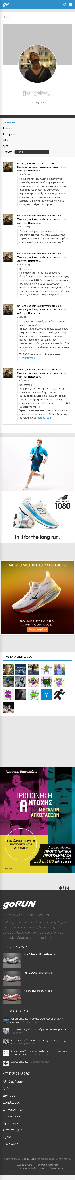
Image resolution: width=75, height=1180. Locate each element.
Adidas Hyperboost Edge (38, 990)
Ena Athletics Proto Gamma (40, 954)
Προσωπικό (9, 122)
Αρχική (6, 16)
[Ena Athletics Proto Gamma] (12, 966)
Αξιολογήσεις (13, 1082)
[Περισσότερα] (27, 358)
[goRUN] (6, 6)
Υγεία (7, 1137)
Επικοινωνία (56, 1168)
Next (66, 536)
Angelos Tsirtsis (31, 163)
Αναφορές (8, 128)
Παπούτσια (34, 170)
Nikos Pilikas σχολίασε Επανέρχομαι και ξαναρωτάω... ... (40, 1029)
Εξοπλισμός (11, 1102)
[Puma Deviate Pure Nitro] (12, 984)
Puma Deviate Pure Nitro (38, 972)
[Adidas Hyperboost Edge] (12, 1003)
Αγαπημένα (9, 134)
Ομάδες (7, 146)
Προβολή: (9, 151)
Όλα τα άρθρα (24, 1164)
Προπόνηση (11, 1123)
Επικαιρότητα (13, 1109)
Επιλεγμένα (11, 1116)
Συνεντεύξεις (13, 1130)
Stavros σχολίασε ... (20, 1061)
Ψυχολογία (11, 1144)
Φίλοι (6, 140)
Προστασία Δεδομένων (31, 1168)
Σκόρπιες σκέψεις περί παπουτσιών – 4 (39, 167)
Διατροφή (10, 1095)
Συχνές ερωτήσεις (48, 1164)
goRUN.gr (28, 1158)
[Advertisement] (27, 742)
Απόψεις (9, 1088)
